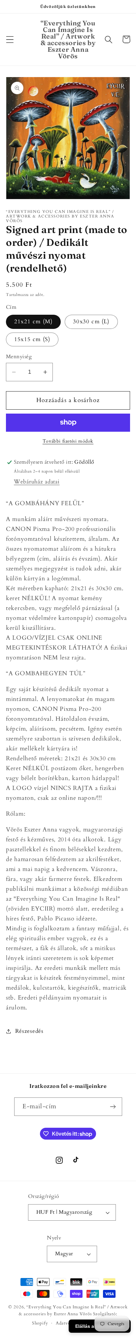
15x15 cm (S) (32, 339)
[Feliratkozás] (113, 1106)
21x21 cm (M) (33, 321)
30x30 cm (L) (91, 321)
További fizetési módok (68, 441)
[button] (10, 39)
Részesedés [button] (29, 1031)
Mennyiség (19, 356)
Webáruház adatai (37, 481)
